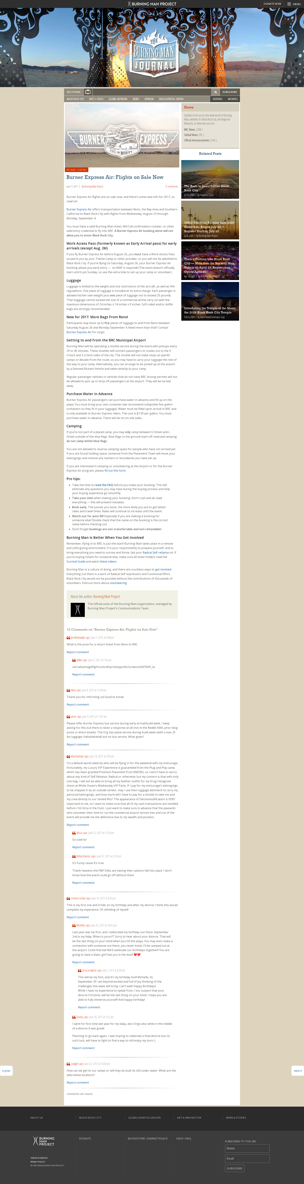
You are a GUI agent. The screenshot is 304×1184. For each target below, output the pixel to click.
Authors (218, 99)
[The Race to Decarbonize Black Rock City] (210, 179)
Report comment (78, 652)
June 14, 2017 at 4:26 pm (103, 898)
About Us (36, 1117)
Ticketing (82, 169)
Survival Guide (75, 561)
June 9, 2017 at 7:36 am (99, 660)
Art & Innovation (189, 1117)
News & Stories (236, 1117)
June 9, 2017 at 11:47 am (94, 716)
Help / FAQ (183, 1138)
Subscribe (234, 1168)
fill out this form (115, 470)
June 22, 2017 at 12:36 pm (101, 833)
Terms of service (39, 1158)
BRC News (71, 169)
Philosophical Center (171, 99)
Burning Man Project (93, 186)
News (136, 99)
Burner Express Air (78, 209)
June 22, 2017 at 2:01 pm (109, 856)
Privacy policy (37, 1162)
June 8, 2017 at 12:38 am (94, 690)
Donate (85, 1138)
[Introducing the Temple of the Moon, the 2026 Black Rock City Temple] (210, 301)
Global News (191, 134)
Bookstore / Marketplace (148, 1138)
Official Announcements (197, 140)
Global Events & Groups (144, 1117)
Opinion (149, 99)
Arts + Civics (96, 99)
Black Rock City (75, 99)
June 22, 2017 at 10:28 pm (97, 1064)
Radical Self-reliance (155, 552)
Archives (233, 99)
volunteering (118, 583)
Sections (74, 92)
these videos (107, 561)
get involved (162, 569)
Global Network (118, 99)
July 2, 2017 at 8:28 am (114, 970)
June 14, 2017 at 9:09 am (102, 756)
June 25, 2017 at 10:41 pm (104, 925)
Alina (73, 690)
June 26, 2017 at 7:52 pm (101, 1017)
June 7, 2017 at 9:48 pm (102, 637)
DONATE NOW (272, 3)
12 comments (171, 186)
